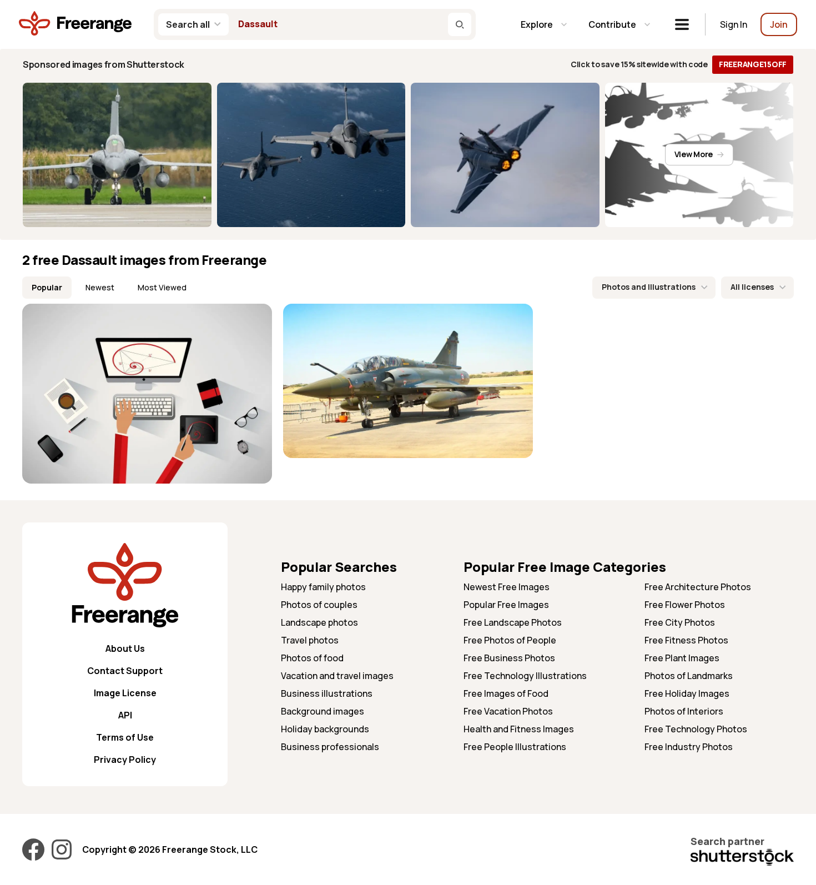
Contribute (612, 24)
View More (693, 154)
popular (47, 287)
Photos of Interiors (683, 711)
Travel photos (310, 640)
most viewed (162, 287)
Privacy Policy (125, 759)
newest (99, 287)
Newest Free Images (507, 587)
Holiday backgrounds (325, 729)
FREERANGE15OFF (753, 64)
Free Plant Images (681, 658)
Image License (125, 693)
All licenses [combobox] (752, 286)
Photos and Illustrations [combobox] (649, 286)
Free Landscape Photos (513, 622)
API (125, 715)
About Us (125, 648)
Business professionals (330, 747)
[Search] (459, 24)
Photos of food (312, 658)
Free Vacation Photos (508, 711)
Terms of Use (125, 737)
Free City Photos (679, 622)
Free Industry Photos (688, 747)
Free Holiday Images (686, 693)
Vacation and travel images (337, 676)
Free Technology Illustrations (525, 676)
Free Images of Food (506, 693)
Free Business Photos (509, 658)
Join (779, 24)
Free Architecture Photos (697, 587)
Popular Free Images (506, 605)
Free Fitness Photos (686, 640)
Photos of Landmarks (688, 676)
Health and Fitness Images (519, 729)
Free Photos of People (510, 640)
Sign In (733, 24)
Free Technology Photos (695, 729)
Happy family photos (323, 587)
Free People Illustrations (515, 747)
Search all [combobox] (188, 24)
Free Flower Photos (684, 605)
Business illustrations (326, 693)
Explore (537, 24)
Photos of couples (319, 605)
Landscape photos (319, 622)
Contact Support (125, 671)
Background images (322, 711)
